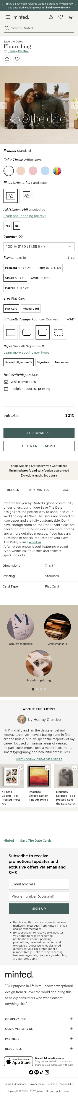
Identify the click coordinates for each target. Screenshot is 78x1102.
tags (65, 489)
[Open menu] (7, 16)
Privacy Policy (37, 1084)
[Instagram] (46, 1071)
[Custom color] (57, 171)
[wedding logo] (21, 17)
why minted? (39, 489)
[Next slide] (74, 105)
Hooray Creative (18, 51)
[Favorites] (60, 16)
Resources (13, 1048)
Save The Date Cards (35, 840)
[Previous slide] (3, 105)
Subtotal (11, 415)
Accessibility (67, 1084)
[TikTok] (41, 1071)
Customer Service (19, 1028)
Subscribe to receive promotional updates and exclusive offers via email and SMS (37, 864)
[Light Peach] (21, 171)
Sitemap (52, 1084)
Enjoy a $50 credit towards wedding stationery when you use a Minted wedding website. (39, 5)
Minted (8, 840)
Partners (12, 1038)
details (13, 489)
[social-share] (6, 59)
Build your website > (58, 7)
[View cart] (70, 16)
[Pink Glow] (33, 171)
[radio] (10, 196)
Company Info (15, 1019)
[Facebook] (31, 1071)
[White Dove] (8, 171)
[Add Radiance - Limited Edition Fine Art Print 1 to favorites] (47, 768)
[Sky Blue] (45, 171)
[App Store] (18, 1061)
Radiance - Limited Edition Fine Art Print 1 (38, 795)
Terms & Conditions (15, 1084)
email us (35, 542)
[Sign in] (51, 16)
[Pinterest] (36, 1071)
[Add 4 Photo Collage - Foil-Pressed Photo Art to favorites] (20, 768)
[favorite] (17, 59)
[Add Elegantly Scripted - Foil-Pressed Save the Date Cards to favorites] (74, 768)
